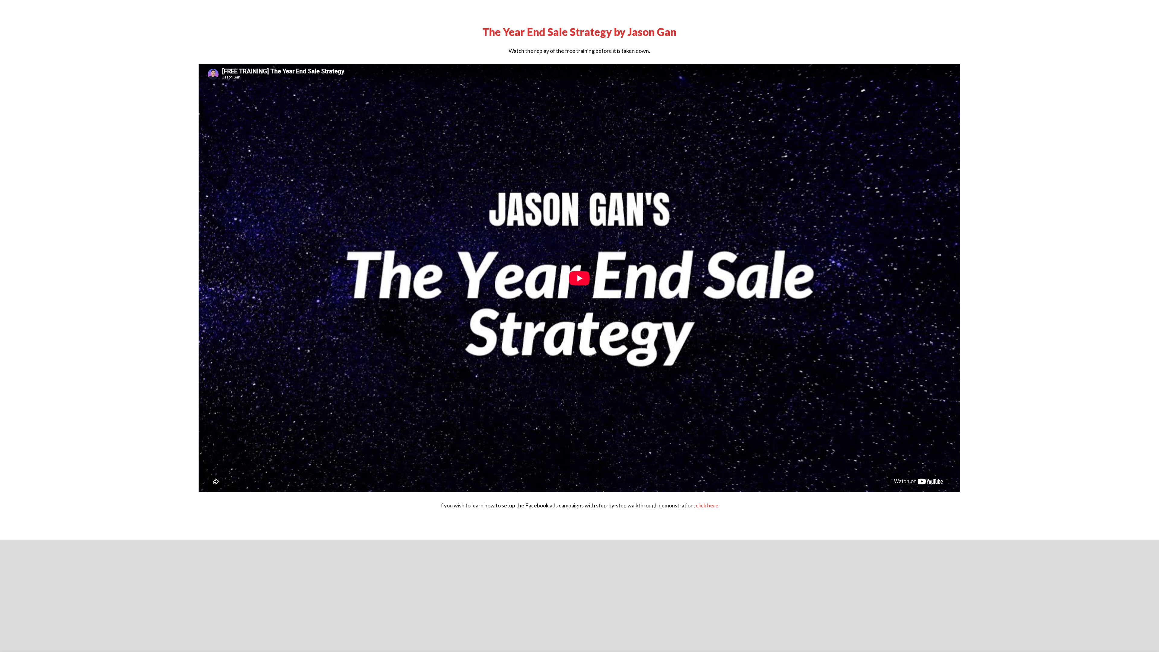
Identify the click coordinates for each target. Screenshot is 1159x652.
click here (707, 505)
